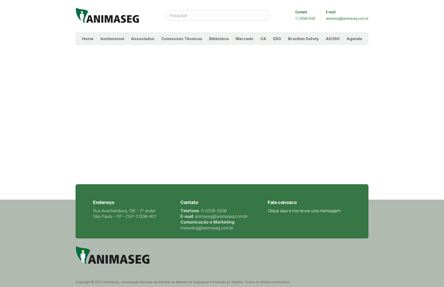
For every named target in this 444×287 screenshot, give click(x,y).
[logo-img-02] (107, 15)
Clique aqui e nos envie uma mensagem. (304, 210)
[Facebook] (90, 269)
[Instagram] (110, 269)
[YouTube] (104, 269)
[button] (127, 38)
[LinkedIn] (97, 269)
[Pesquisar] (264, 15)
